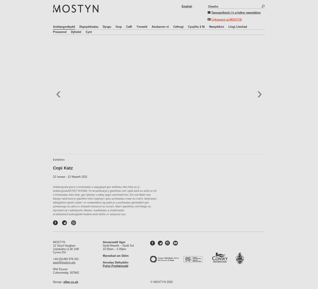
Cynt (89, 32)
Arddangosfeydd (64, 26)
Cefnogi (178, 26)
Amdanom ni (160, 26)
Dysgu (107, 26)
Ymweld (142, 26)
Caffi (129, 26)
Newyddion (216, 26)
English (187, 6)
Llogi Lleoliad (237, 26)
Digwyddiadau (88, 26)
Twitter (69, 223)
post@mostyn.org (64, 262)
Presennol (60, 32)
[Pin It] (74, 223)
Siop (119, 26)
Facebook (60, 223)
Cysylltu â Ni (196, 26)
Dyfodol (76, 32)
